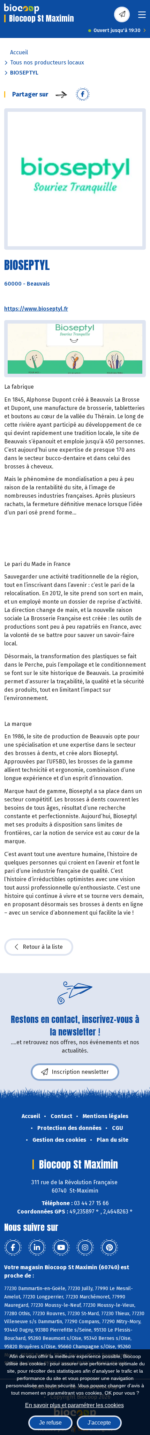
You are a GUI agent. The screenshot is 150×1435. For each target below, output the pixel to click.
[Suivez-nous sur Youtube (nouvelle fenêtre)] (61, 1247)
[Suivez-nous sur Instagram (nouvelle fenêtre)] (85, 1247)
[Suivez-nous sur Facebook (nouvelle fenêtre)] (13, 1247)
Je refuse (50, 1423)
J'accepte (99, 1423)
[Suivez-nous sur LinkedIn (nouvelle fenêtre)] (37, 1247)
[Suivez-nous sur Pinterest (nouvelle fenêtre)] (109, 1247)
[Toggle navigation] (142, 17)
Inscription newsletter (80, 1072)
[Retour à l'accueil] (21, 8)
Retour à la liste (43, 947)
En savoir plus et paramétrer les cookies (74, 1405)
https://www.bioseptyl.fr (36, 308)
